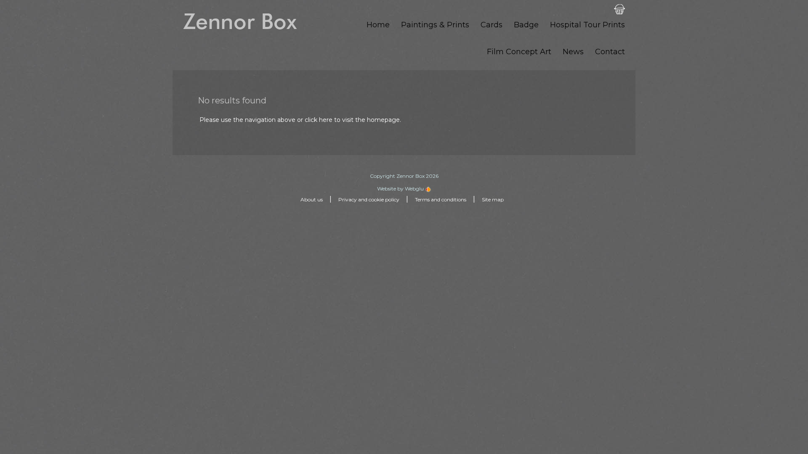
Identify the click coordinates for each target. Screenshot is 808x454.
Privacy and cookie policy (368, 199)
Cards (491, 24)
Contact (610, 51)
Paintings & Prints (435, 24)
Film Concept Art (519, 51)
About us (311, 199)
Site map (493, 199)
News (573, 51)
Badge (526, 24)
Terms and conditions (440, 199)
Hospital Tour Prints (587, 24)
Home (378, 24)
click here (318, 120)
